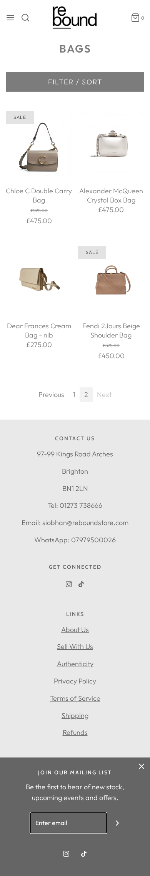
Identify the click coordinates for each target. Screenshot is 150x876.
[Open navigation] (10, 17)
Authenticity (75, 663)
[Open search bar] (28, 17)
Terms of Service (75, 698)
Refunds (75, 732)
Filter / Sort (75, 81)
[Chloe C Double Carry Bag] (39, 144)
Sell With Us (75, 646)
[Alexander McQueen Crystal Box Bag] (111, 144)
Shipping (75, 715)
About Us (75, 629)
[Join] (117, 822)
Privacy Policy (75, 681)
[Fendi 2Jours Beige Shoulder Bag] (111, 279)
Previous (51, 394)
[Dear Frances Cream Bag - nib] (39, 279)
